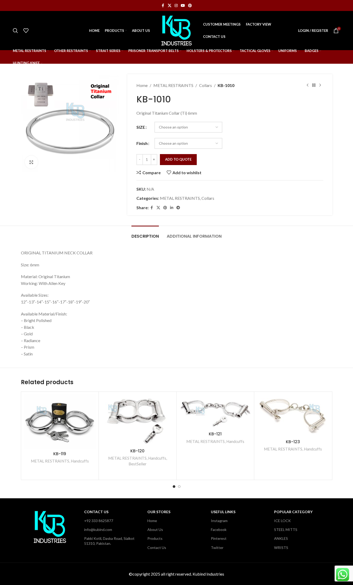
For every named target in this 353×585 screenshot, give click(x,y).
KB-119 (59, 454)
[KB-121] (215, 411)
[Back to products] (314, 85)
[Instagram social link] (176, 5)
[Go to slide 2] (179, 486)
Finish (142, 143)
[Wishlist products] (26, 30)
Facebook (219, 529)
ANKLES (281, 538)
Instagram (219, 520)
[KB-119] (60, 421)
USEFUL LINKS (223, 512)
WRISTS (281, 547)
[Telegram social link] (178, 207)
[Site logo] (176, 29)
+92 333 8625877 (98, 520)
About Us (155, 529)
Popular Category (293, 512)
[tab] (145, 234)
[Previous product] (307, 85)
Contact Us (96, 512)
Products (155, 538)
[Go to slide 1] (174, 486)
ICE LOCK (282, 520)
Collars (205, 85)
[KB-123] (293, 415)
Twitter (217, 547)
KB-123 (293, 442)
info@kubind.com (98, 529)
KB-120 (137, 451)
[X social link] (169, 5)
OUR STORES (158, 512)
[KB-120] (137, 420)
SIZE (140, 127)
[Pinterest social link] (190, 5)
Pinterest (219, 538)
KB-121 (215, 434)
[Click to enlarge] (31, 162)
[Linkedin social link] (172, 207)
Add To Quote (178, 159)
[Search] (15, 30)
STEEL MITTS (285, 529)
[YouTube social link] (183, 5)
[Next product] (320, 85)
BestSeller (138, 463)
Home (142, 85)
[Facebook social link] (163, 5)
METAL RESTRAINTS (173, 85)
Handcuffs (80, 461)
